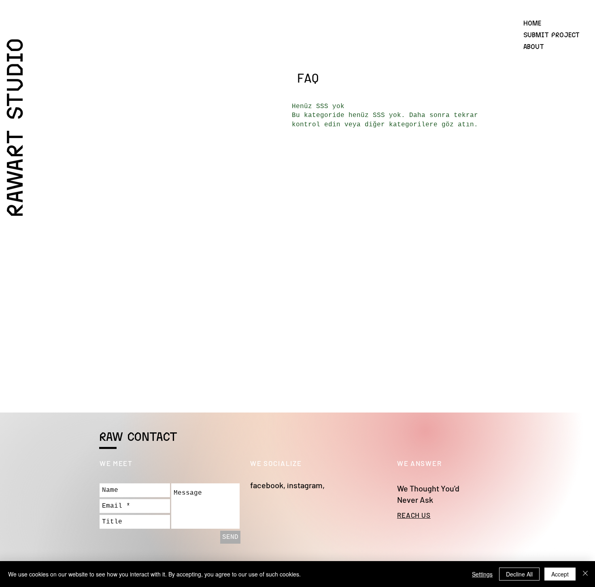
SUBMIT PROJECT (551, 34)
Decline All (519, 574)
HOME (532, 23)
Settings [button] (482, 574)
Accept (560, 574)
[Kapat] (585, 574)
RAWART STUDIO (13, 127)
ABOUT (533, 46)
